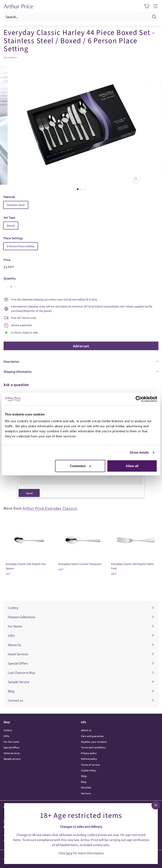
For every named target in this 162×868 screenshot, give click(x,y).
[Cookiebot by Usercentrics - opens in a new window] (138, 399)
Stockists (86, 787)
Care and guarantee (92, 736)
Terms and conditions (93, 747)
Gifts (6, 736)
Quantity (10, 278)
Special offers (11, 747)
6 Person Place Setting (20, 246)
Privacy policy (89, 753)
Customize (78, 465)
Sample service (12, 758)
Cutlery (8, 730)
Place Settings (13, 238)
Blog (83, 781)
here (69, 853)
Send (29, 493)
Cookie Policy (88, 770)
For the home (11, 741)
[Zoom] (135, 179)
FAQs (84, 776)
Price (7, 260)
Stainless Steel (16, 205)
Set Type (9, 217)
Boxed (11, 225)
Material (9, 197)
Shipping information (18, 371)
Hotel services (12, 753)
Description (11, 361)
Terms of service (90, 764)
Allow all (132, 465)
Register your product (94, 741)
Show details (139, 452)
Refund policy (89, 758)
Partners (86, 793)
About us (86, 730)
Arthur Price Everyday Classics (50, 508)
